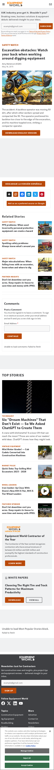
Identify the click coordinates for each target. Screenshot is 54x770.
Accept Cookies (27, 765)
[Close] (50, 731)
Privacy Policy (41, 33)
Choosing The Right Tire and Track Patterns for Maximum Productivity (26, 589)
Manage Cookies (27, 751)
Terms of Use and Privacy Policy (39, 31)
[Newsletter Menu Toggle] (50, 4)
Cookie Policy (31, 746)
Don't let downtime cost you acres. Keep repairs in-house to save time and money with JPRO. (18, 282)
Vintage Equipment (11, 446)
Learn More (15, 563)
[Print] (9, 194)
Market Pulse (8, 465)
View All (34, 600)
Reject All (27, 758)
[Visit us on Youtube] (21, 703)
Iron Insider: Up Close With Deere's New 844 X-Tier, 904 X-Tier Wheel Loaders (18, 490)
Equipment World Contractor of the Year (24, 537)
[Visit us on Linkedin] (15, 703)
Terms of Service (6, 35)
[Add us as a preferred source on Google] (15, 194)
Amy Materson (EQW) (11, 63)
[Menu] (3, 4)
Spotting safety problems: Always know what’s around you (18, 245)
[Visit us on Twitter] (9, 703)
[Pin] (41, 194)
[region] (27, 748)
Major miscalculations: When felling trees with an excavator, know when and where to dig (18, 264)
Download (14, 600)
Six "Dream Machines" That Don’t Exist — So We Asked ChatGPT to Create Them (24, 424)
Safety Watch (10, 44)
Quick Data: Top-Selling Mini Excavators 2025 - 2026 (16, 470)
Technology (8, 416)
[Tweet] (35, 194)
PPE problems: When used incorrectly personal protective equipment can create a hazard (17, 228)
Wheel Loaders (9, 485)
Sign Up (9, 690)
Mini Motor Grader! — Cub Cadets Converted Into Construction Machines (15, 452)
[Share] (22, 194)
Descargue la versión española (23, 184)
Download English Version (21, 133)
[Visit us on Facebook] (3, 703)
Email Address (11, 323)
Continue (13, 336)
